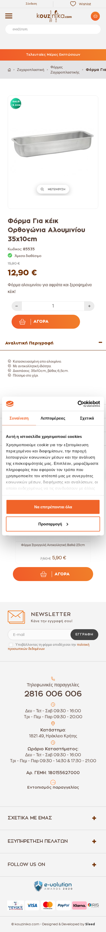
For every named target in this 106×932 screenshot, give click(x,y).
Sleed (90, 924)
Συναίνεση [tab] (19, 418)
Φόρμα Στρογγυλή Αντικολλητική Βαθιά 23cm (53, 545)
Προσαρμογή (50, 524)
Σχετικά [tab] (87, 418)
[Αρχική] (9, 70)
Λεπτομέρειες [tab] (53, 418)
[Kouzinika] (53, 16)
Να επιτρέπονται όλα (53, 507)
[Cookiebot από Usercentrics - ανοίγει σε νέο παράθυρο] (77, 403)
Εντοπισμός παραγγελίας (53, 787)
